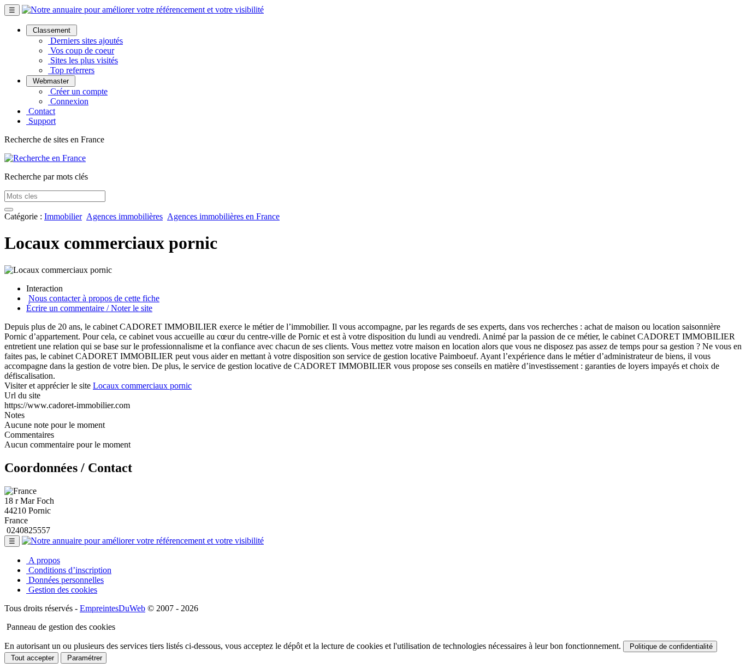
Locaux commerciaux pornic (142, 385)
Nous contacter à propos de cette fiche (93, 298)
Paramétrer (83, 658)
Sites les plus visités (83, 60)
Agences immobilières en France (223, 216)
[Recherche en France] (45, 158)
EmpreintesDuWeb (112, 608)
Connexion (68, 101)
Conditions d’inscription (68, 570)
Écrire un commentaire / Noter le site (89, 308)
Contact (40, 111)
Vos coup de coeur (81, 50)
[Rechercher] (8, 209)
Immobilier (63, 216)
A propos (43, 560)
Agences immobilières (124, 216)
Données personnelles (65, 579)
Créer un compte (78, 91)
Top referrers (71, 70)
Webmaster (51, 81)
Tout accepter (31, 658)
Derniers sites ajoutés (85, 40)
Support (41, 121)
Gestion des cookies (61, 589)
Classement (52, 30)
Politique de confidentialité (670, 646)
